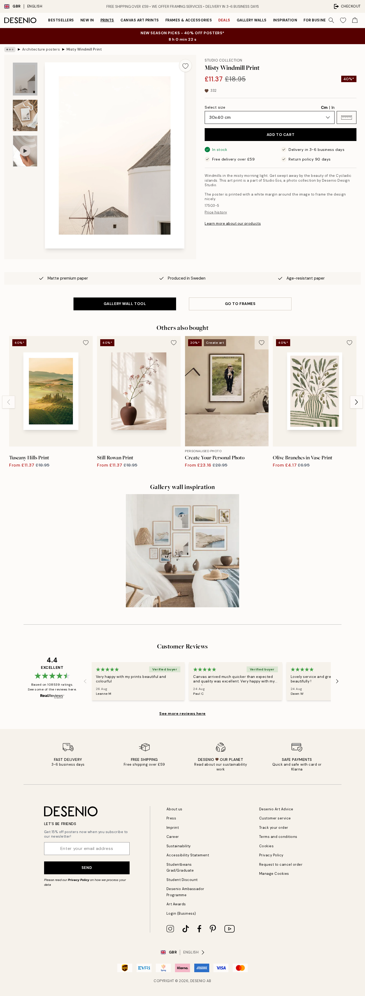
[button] (346, 117)
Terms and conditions (278, 836)
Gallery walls (252, 20)
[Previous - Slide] (8, 402)
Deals (224, 20)
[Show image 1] (25, 79)
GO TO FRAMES (240, 303)
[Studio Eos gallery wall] (182, 550)
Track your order (273, 827)
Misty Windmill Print (84, 49)
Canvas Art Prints (140, 20)
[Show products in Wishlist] (343, 20)
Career (172, 836)
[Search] (331, 20)
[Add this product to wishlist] (185, 65)
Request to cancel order (281, 864)
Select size (215, 107)
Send (86, 867)
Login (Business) (181, 913)
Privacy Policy (78, 880)
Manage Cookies (274, 873)
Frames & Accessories (188, 20)
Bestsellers (61, 20)
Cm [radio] (324, 107)
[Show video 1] (25, 151)
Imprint (172, 827)
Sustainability (178, 846)
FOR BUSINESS (317, 20)
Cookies (266, 846)
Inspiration (285, 20)
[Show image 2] (25, 115)
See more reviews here (182, 713)
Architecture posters (41, 49)
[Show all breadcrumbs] (9, 49)
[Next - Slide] (356, 402)
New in (87, 20)
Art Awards (176, 904)
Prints (107, 20)
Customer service (275, 818)
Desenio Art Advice (276, 809)
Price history (216, 212)
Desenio (198, 981)
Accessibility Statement (187, 855)
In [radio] (333, 107)
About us (174, 809)
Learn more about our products (233, 223)
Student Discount (182, 879)
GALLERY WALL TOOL (125, 303)
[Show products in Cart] (355, 20)
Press (171, 818)
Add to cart (280, 134)
